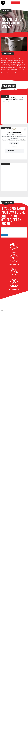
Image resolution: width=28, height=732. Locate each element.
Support (15, 2)
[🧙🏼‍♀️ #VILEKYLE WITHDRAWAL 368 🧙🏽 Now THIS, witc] (14, 140)
